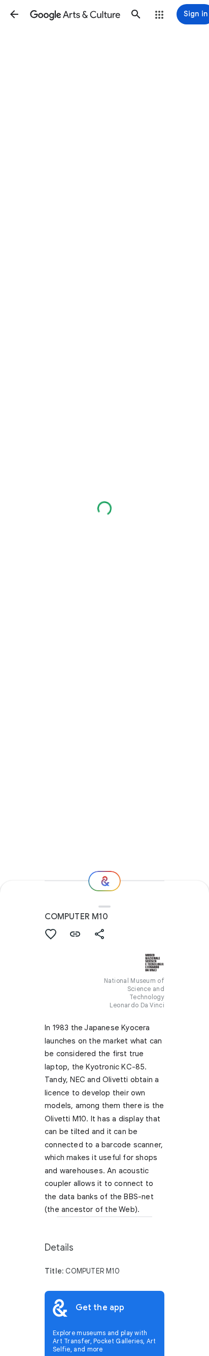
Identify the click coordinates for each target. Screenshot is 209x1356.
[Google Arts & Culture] (75, 14)
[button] (14, 14)
